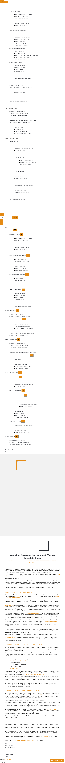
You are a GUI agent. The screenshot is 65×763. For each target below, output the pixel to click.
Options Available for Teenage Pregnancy (20, 101)
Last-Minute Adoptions (20, 53)
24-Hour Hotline (19, 173)
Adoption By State (9, 208)
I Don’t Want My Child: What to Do (22, 96)
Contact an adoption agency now (25, 740)
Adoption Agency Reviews (26, 406)
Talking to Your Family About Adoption (24, 185)
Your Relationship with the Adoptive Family (20, 122)
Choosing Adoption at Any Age (22, 35)
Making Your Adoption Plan (21, 18)
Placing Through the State (21, 178)
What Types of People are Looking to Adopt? (20, 117)
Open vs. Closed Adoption (21, 131)
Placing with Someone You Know (22, 192)
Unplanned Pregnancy (10, 82)
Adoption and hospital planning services (21, 660)
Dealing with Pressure (20, 190)
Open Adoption (18, 359)
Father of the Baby (14, 141)
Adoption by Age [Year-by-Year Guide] (23, 57)
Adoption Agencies (19, 157)
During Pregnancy (19, 51)
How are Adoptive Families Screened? (18, 115)
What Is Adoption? (9, 229)
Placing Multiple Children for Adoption (24, 245)
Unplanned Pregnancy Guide (16, 85)
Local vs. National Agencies (26, 160)
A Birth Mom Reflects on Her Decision (24, 328)
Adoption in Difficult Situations (22, 39)
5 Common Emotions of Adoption (17, 199)
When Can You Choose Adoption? (17, 48)
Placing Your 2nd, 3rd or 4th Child (23, 37)
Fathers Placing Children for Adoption (24, 148)
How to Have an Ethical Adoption (22, 76)
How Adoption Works (15, 11)
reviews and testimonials (32, 613)
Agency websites (9, 605)
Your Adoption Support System (22, 187)
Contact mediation (15, 668)
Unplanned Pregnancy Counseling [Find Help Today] (22, 103)
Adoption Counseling (20, 176)
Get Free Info (56, 760)
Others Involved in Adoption (11, 138)
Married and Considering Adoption (23, 382)
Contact (7, 451)
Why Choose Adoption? (20, 92)
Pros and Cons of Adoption (21, 94)
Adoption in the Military (20, 43)
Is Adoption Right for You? (16, 89)
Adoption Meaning (19, 69)
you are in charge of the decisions (34, 674)
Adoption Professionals (15, 390)
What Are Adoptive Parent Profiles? (18, 350)
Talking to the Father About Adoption (23, 145)
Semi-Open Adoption (19, 127)
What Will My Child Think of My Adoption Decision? (21, 204)
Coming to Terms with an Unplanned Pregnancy (21, 87)
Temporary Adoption (20, 59)
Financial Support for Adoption (17, 252)
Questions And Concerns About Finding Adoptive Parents (23, 120)
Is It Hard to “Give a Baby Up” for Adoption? (20, 201)
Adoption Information (20, 67)
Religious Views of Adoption (21, 45)
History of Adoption (20, 71)
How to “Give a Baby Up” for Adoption (23, 14)
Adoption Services (19, 171)
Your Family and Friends (15, 421)
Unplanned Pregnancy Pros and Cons (19, 335)
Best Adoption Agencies (25, 164)
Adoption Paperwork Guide (21, 25)
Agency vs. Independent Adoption (28, 162)
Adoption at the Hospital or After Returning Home (26, 55)
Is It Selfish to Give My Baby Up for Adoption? (20, 444)
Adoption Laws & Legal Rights (22, 23)
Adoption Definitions (20, 65)
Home (6, 6)
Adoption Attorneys (19, 413)
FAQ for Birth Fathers (20, 150)
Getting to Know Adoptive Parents (23, 133)
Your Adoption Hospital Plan (22, 20)
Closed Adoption (19, 129)
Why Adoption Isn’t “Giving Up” (22, 16)
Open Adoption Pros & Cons (21, 135)
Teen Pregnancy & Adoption (21, 34)
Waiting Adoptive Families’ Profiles (18, 111)
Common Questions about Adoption (23, 78)
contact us (45, 736)
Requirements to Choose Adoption (18, 30)
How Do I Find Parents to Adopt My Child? (19, 113)
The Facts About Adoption (16, 62)
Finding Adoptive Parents (11, 108)
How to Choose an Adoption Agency (28, 166)
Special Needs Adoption (20, 41)
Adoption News (18, 75)
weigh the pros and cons (45, 694)
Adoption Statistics (19, 73)
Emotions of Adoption (10, 436)
